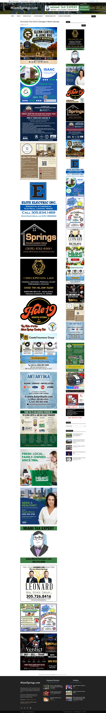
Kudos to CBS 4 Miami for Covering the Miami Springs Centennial (56, 687)
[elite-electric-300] (75, 177)
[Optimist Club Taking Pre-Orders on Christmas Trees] (69, 459)
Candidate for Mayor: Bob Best (79, 446)
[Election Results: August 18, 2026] (69, 687)
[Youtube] (30, 708)
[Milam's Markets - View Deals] (75, 264)
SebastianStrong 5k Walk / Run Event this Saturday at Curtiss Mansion (79, 441)
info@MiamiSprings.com (30, 699)
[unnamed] (38, 602)
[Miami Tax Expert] (38, 564)
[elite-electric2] (38, 219)
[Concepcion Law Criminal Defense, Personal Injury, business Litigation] (75, 47)
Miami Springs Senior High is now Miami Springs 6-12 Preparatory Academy (79, 698)
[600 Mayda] (38, 525)
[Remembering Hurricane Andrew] (46, 699)
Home (21, 19)
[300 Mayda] (75, 84)
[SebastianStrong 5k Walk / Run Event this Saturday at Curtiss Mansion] (69, 441)
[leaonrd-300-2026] (75, 246)
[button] (97, 1)
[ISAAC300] (75, 195)
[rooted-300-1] (75, 321)
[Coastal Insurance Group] (38, 371)
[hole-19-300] (75, 102)
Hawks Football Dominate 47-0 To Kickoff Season (56, 692)
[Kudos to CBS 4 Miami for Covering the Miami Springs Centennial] (46, 687)
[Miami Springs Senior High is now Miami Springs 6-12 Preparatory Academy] (69, 699)
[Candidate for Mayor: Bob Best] (69, 447)
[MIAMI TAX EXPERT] (67, 10)
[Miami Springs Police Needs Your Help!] (69, 453)
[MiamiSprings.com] (24, 8)
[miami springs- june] (38, 486)
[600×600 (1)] (38, 142)
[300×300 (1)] (75, 139)
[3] (75, 121)
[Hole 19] (38, 332)
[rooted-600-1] (38, 180)
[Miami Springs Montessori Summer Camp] (38, 632)
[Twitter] (27, 708)
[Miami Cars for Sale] (75, 389)
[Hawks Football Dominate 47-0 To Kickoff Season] (46, 693)
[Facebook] (21, 708)
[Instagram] (24, 708)
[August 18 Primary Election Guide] (69, 693)
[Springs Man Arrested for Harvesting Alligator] (69, 435)
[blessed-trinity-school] (75, 418)
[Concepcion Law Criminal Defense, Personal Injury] (38, 296)
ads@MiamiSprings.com (25, 703)
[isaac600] (38, 103)
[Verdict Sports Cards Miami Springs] (38, 671)
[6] (38, 257)
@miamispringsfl (61, 674)
